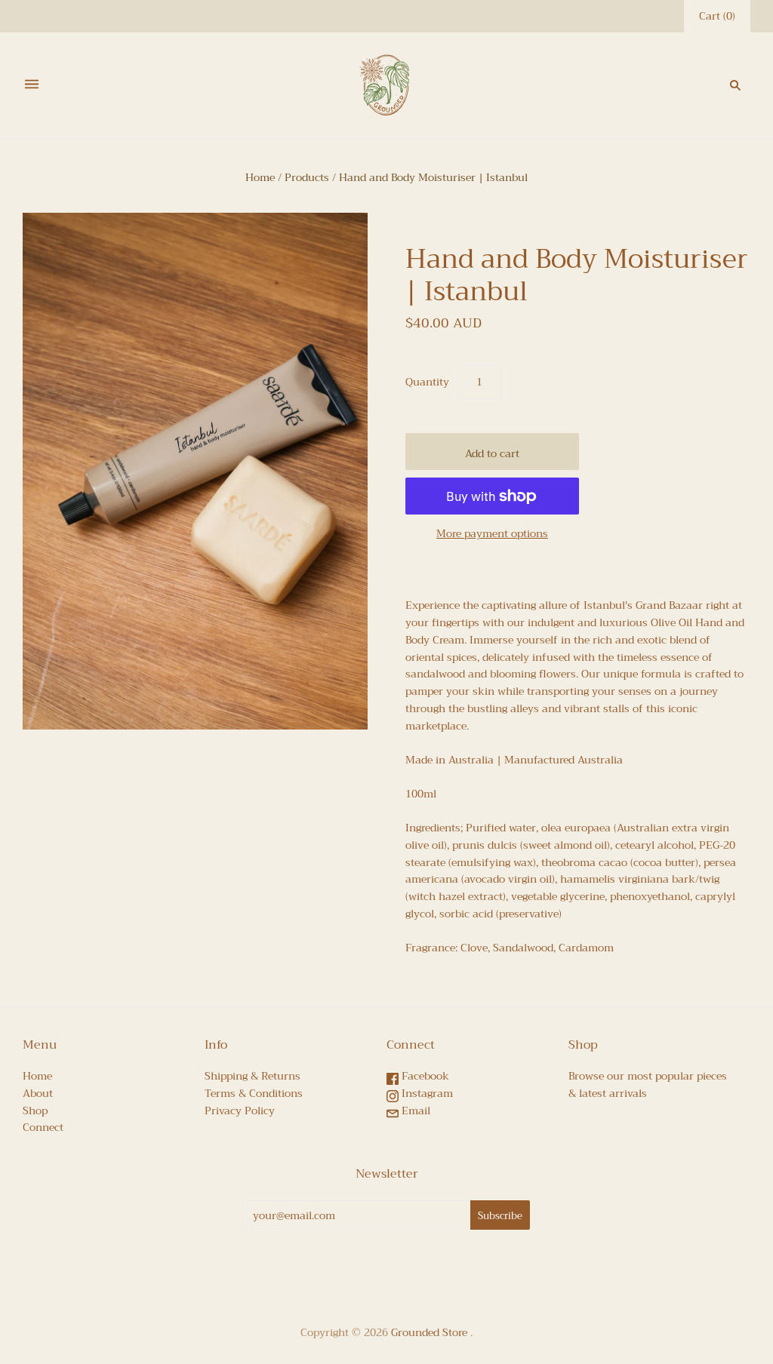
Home (260, 177)
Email (414, 1110)
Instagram (426, 1093)
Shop (35, 1110)
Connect (43, 1127)
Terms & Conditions (254, 1093)
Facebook (424, 1076)
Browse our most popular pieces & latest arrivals (647, 1084)
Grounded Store (429, 1332)
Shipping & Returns (252, 1076)
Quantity (427, 382)
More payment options (492, 533)
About (38, 1093)
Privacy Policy (240, 1110)
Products (307, 177)
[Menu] (32, 85)
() (717, 16)
